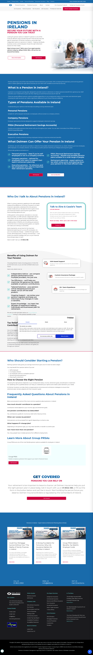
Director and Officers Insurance (55, 601)
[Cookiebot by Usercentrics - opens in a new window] (68, 318)
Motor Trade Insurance (52, 607)
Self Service (30, 598)
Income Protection (51, 621)
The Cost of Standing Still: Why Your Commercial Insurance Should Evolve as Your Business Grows (76, 617)
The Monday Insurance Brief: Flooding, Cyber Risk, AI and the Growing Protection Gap (75, 598)
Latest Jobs (30, 629)
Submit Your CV (31, 631)
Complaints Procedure (33, 620)
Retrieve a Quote (31, 595)
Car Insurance (17, 8)
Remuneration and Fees (33, 609)
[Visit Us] (69, 582)
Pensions (49, 625)
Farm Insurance (51, 603)
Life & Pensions (50, 616)
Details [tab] (46, 322)
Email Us (46, 581)
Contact (48, 5)
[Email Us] (39, 582)
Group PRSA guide (18, 130)
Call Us (16, 581)
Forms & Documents (32, 615)
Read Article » (70, 602)
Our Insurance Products (61, 5)
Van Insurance (36, 8)
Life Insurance (44, 8)
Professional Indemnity (56, 8)
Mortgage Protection (52, 618)
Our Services (30, 607)
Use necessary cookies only (46, 336)
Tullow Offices (50, 609)
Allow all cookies (64, 336)
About (41, 5)
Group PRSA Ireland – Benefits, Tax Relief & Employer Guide (71, 545)
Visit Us (74, 581)
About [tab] (65, 322)
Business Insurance (32, 5)
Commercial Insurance (52, 599)
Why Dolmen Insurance (33, 605)
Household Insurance (52, 605)
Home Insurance (27, 8)
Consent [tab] (27, 322)
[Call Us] (10, 582)
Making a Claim (31, 613)
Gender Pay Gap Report (33, 618)
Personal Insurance (20, 5)
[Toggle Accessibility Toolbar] (90, 652)
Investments (50, 623)
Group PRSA (13, 456)
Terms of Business (31, 611)
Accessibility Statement (33, 622)
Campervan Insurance (52, 596)
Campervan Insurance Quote (77, 5)
